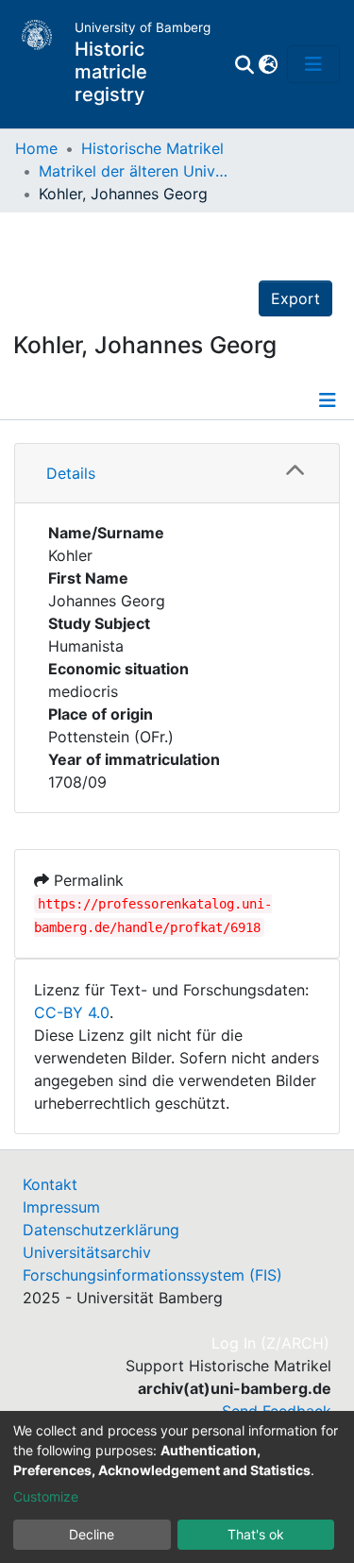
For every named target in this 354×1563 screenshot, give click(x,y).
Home (36, 148)
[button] (267, 64)
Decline (91, 1534)
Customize (45, 1496)
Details (70, 473)
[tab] (177, 473)
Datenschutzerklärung (101, 1229)
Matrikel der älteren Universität (133, 170)
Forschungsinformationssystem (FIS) (152, 1275)
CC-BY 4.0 (72, 1012)
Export (295, 298)
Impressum (61, 1207)
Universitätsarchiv (87, 1252)
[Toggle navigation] (313, 64)
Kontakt (50, 1184)
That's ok (256, 1534)
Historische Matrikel (152, 148)
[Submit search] (244, 64)
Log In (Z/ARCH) (271, 1343)
